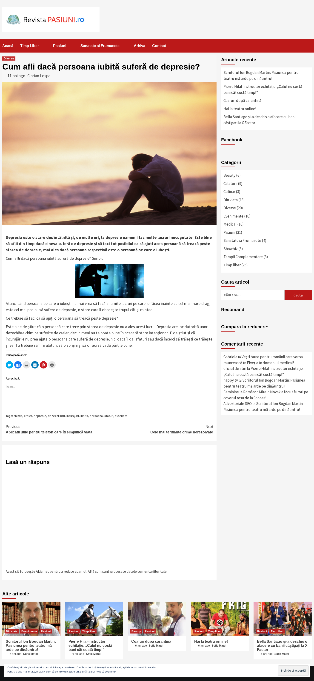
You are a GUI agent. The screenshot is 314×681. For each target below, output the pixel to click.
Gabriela (230, 356)
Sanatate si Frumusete (100, 46)
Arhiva (139, 46)
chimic (18, 416)
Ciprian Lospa (38, 75)
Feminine (231, 391)
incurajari (72, 416)
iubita (84, 416)
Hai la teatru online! (239, 108)
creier (28, 416)
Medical (230, 224)
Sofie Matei (30, 654)
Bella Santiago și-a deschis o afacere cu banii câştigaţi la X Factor (259, 119)
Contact (159, 46)
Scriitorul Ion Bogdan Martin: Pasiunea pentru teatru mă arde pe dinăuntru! (261, 75)
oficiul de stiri (234, 368)
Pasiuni (59, 46)
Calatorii (230, 183)
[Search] (309, 46)
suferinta (121, 416)
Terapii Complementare (243, 256)
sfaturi (108, 416)
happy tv (230, 380)
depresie (40, 416)
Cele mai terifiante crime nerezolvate (181, 429)
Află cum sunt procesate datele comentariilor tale (127, 571)
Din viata (230, 199)
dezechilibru (56, 416)
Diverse (9, 58)
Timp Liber (29, 46)
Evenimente (233, 216)
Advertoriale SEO (237, 403)
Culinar (229, 191)
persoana (96, 416)
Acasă (7, 46)
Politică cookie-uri (106, 671)
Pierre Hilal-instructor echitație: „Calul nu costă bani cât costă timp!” (262, 89)
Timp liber (232, 265)
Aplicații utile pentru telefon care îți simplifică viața (49, 429)
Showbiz (230, 248)
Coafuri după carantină (242, 100)
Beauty (229, 175)
